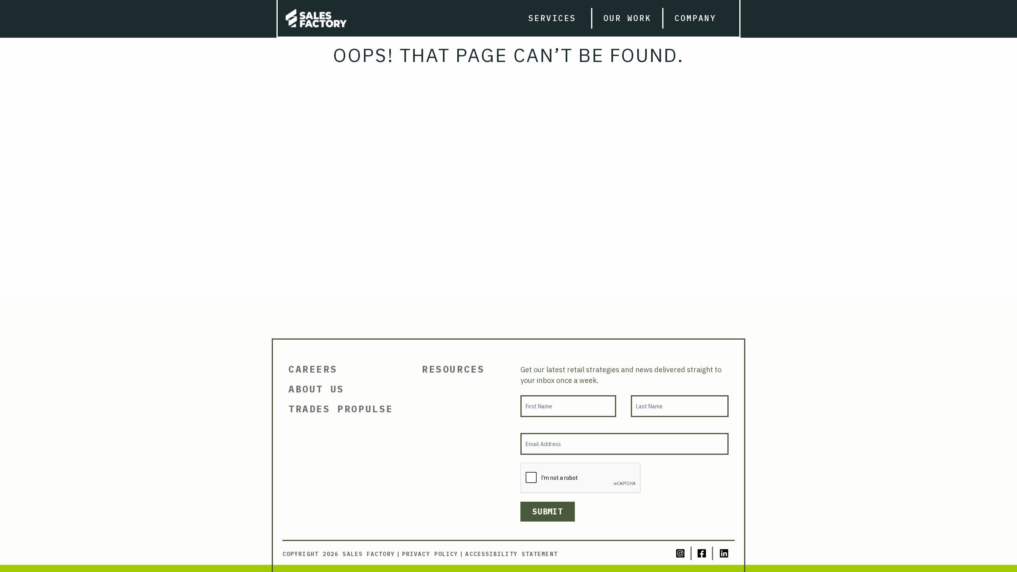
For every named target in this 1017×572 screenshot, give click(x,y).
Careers (312, 369)
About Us (316, 389)
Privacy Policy (430, 554)
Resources (453, 369)
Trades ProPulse (340, 408)
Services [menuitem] (552, 18)
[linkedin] (724, 553)
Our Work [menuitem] (627, 18)
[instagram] (681, 553)
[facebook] (702, 553)
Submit (547, 511)
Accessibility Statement (511, 554)
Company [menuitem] (695, 18)
